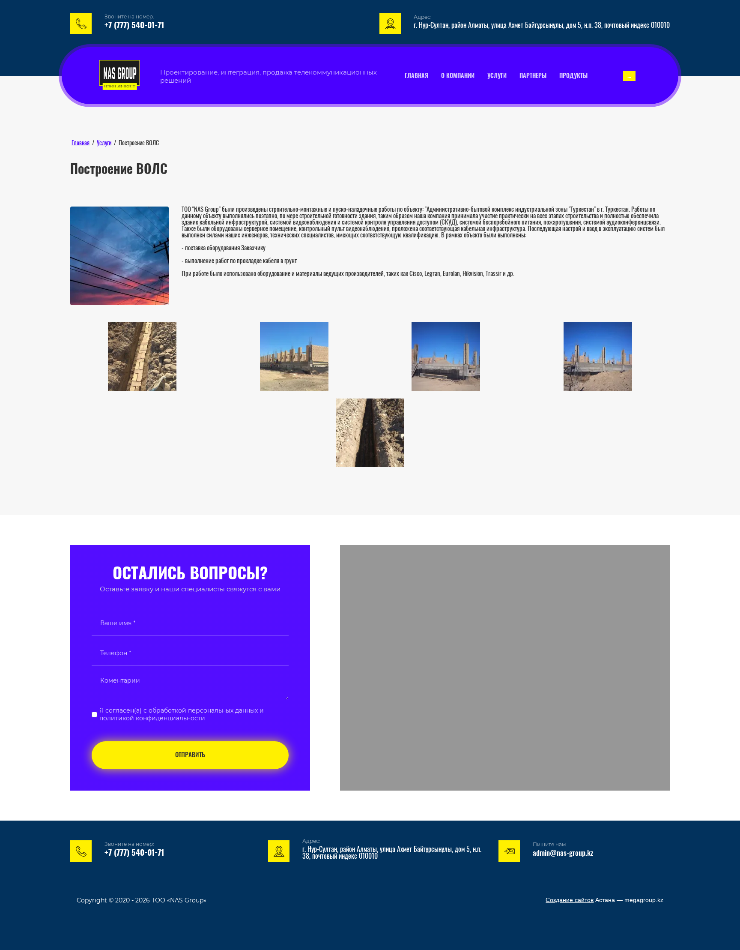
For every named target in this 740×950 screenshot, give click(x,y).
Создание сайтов (570, 899)
